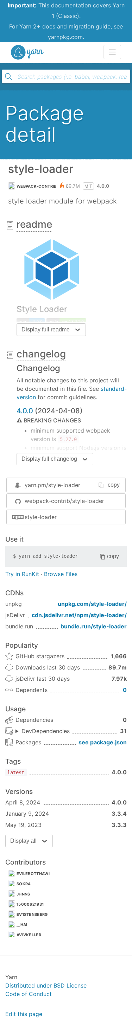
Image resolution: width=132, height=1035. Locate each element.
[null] (31, 320)
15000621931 (30, 904)
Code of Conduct (28, 993)
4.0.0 (25, 411)
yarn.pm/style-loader (52, 485)
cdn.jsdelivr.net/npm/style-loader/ (79, 615)
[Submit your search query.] (8, 76)
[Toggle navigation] (112, 52)
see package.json (102, 742)
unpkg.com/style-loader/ (92, 603)
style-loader (41, 516)
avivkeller (29, 934)
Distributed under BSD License (46, 985)
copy (114, 485)
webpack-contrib (37, 186)
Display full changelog (49, 459)
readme (34, 224)
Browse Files (60, 573)
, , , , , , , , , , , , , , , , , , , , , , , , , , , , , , (42, 731)
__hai (22, 924)
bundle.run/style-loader (94, 626)
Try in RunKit (22, 573)
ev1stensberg (32, 914)
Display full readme (45, 329)
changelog (41, 354)
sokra (24, 883)
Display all (23, 841)
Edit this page (23, 1013)
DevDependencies (45, 731)
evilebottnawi (33, 873)
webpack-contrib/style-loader (64, 500)
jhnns (23, 894)
